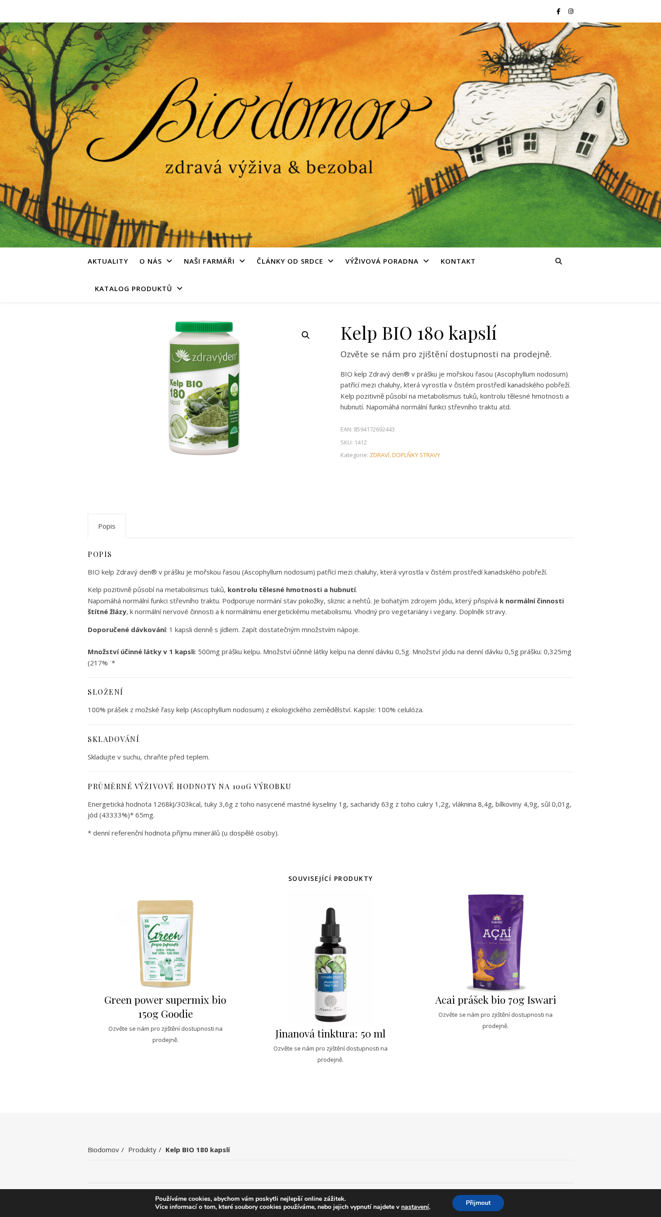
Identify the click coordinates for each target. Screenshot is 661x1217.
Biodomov (103, 1149)
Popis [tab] (107, 525)
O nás (150, 260)
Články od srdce (290, 260)
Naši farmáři (209, 260)
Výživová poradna (382, 260)
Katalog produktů (133, 288)
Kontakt (458, 260)
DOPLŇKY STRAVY (416, 455)
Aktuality (108, 260)
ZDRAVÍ (379, 455)
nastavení (415, 1207)
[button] (306, 335)
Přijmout (478, 1203)
